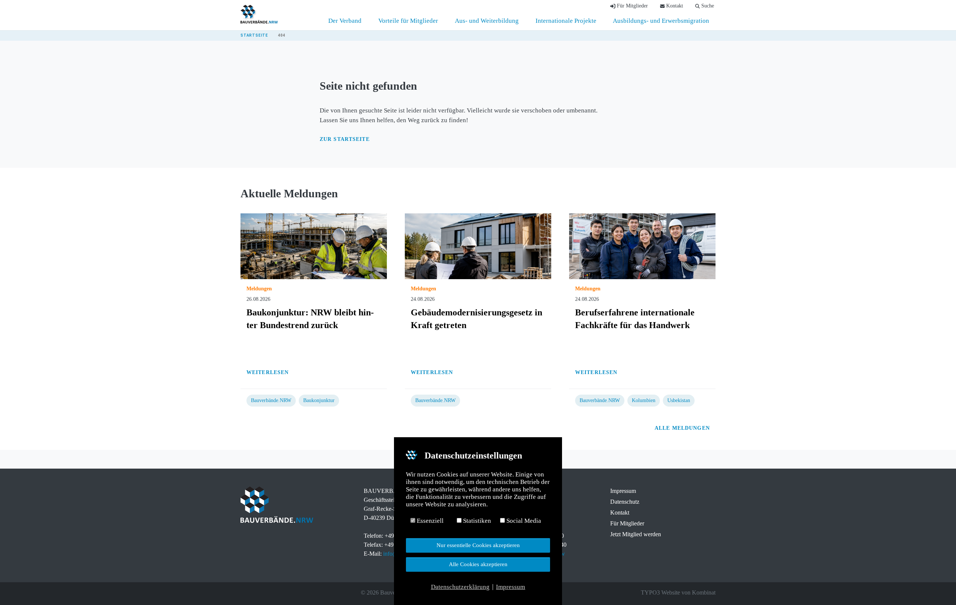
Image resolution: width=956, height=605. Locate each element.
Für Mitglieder (627, 523)
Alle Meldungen (683, 428)
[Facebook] (244, 592)
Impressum (623, 491)
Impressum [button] (510, 586)
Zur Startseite (345, 139)
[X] (254, 592)
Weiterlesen (268, 372)
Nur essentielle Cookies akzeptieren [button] (478, 545)
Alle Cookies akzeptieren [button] (478, 564)
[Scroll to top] (937, 586)
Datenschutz (624, 501)
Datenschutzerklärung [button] (460, 586)
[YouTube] (275, 592)
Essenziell (429, 520)
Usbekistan (678, 400)
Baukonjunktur (319, 400)
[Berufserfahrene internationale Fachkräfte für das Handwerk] (642, 245)
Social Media (523, 520)
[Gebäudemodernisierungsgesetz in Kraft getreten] (478, 245)
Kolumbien (643, 400)
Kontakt (619, 512)
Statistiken (476, 520)
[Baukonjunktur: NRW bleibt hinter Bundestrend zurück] (313, 245)
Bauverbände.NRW (271, 400)
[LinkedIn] (265, 592)
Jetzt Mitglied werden (635, 534)
